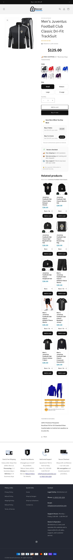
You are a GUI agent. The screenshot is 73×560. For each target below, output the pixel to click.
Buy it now (54, 112)
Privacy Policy (9, 492)
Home (28, 492)
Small (48, 86)
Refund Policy (9, 496)
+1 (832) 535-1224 (46, 476)
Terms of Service (10, 509)
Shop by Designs (31, 496)
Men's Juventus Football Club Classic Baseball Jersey (61, 317)
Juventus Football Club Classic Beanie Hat (61, 200)
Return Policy (30, 474)
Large (48, 92)
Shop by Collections (32, 500)
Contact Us (29, 505)
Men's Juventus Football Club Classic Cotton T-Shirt (47, 356)
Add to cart (47, 216)
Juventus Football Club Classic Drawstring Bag (61, 239)
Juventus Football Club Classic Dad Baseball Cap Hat (47, 239)
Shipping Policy (9, 500)
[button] (4, 9)
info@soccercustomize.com (47, 474)
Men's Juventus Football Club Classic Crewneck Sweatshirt (61, 357)
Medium (61, 86)
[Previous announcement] (4, 2)
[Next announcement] (69, 2)
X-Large (61, 92)
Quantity (43, 96)
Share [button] (45, 437)
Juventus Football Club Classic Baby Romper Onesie (47, 201)
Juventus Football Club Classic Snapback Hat (47, 276)
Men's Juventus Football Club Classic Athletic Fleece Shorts (62, 277)
